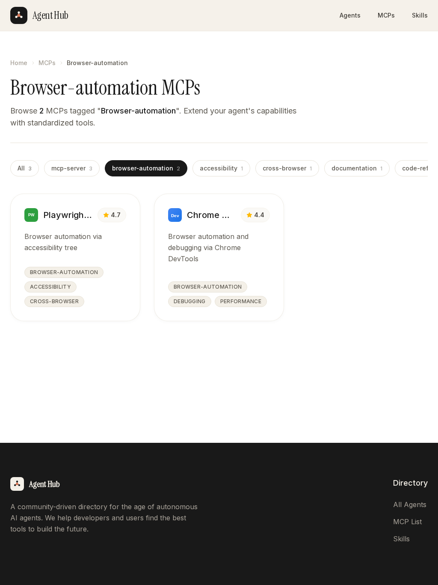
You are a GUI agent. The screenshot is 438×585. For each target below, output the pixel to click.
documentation (356, 168)
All (25, 168)
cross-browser (287, 168)
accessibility (221, 168)
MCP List (407, 521)
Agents (350, 15)
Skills (420, 15)
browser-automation (146, 168)
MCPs (386, 15)
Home (18, 62)
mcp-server (71, 168)
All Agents (409, 504)
